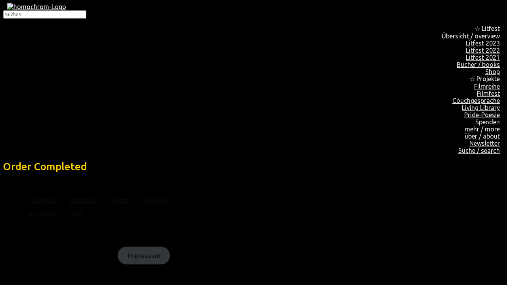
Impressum (144, 255)
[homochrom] (36, 6)
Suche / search (479, 150)
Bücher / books (478, 64)
